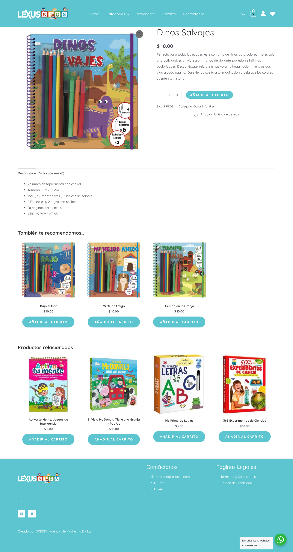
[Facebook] (32, 513)
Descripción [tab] (27, 173)
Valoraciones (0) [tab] (51, 173)
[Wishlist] (272, 13)
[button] (127, 14)
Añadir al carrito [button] (48, 322)
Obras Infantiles (203, 106)
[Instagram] (21, 513)
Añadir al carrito (209, 95)
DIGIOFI (41, 531)
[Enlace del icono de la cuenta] (263, 13)
